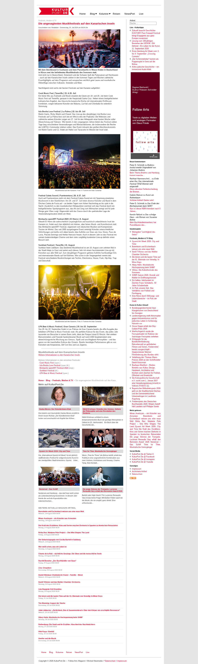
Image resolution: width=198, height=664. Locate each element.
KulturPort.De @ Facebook (143, 457)
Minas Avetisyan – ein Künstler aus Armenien (57, 518)
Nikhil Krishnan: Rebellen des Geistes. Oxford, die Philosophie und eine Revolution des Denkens (102, 411)
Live (87, 652)
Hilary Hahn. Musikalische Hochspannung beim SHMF (60, 617)
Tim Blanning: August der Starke (51, 603)
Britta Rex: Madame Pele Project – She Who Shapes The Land (145, 424)
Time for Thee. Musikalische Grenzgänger (100, 451)
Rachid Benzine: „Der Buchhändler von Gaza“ (57, 561)
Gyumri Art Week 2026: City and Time (54, 451)
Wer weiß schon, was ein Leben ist (52, 547)
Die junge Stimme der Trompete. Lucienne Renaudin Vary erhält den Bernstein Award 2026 (145, 439)
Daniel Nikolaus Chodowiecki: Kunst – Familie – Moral (60, 575)
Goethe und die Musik (47, 638)
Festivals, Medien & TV (47, 21)
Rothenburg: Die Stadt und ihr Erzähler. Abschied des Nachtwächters (66, 624)
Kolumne (59, 652)
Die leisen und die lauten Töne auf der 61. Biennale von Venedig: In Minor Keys (70, 596)
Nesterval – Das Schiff (48, 489)
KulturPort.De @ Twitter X (143, 454)
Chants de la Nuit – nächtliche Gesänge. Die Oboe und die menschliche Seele (70, 554)
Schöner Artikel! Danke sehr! (142, 200)
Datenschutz (137, 474)
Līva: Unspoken (44, 568)
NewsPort (79, 652)
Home (43, 652)
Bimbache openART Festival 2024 (54, 368)
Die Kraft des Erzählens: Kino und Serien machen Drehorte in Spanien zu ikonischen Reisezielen (145, 431)
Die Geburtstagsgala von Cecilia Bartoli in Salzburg (59, 540)
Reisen (69, 652)
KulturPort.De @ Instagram (143, 459)
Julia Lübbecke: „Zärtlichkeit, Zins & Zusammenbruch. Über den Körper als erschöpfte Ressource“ (79, 610)
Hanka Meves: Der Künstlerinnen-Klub (55, 409)
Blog (51, 652)
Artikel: (133, 20)
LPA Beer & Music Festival (51, 373)
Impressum (136, 469)
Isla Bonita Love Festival (50, 365)
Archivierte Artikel (139, 471)
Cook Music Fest (47, 363)
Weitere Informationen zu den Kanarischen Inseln (59, 355)
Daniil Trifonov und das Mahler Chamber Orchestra (59, 582)
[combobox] (143, 23)
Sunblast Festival (47, 370)
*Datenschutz (110, 661)
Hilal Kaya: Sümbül (46, 631)
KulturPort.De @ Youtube (142, 462)
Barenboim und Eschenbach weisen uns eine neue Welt (145, 418)
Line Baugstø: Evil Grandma (49, 589)
